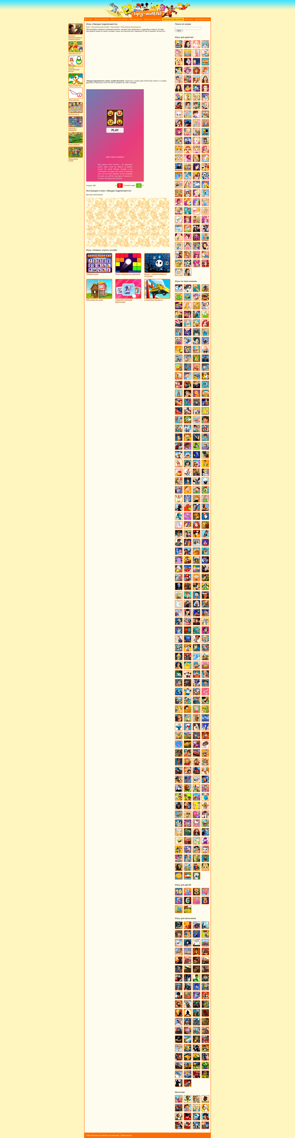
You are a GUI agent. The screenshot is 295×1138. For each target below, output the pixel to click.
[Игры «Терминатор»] (205, 1059)
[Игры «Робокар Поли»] (187, 694)
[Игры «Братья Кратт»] (178, 361)
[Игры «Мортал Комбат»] (178, 1007)
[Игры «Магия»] (187, 143)
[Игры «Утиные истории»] (178, 799)
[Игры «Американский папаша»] (178, 326)
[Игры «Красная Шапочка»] (196, 527)
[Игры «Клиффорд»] (187, 510)
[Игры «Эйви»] (178, 275)
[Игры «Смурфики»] (178, 729)
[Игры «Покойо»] (196, 668)
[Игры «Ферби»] (205, 799)
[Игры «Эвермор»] (178, 870)
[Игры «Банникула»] (187, 334)
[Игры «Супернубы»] (196, 738)
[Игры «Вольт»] (178, 378)
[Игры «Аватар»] (187, 928)
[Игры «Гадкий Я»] (196, 387)
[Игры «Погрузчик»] (205, 1024)
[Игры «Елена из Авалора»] (178, 108)
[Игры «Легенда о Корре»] (178, 545)
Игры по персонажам (119, 19)
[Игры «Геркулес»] (178, 405)
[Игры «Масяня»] (196, 580)
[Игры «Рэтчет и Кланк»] (196, 703)
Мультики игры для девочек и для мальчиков (103, 1135)
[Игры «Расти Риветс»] (178, 685)
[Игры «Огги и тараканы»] (178, 633)
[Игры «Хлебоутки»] (205, 826)
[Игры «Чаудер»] (205, 843)
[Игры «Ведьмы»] (178, 73)
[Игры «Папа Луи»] (178, 187)
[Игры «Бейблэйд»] (196, 936)
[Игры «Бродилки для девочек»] (196, 64)
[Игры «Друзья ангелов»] (196, 99)
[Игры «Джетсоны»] (205, 431)
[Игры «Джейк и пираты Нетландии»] (196, 431)
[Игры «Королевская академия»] (205, 108)
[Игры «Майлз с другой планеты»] (205, 562)
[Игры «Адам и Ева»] (196, 308)
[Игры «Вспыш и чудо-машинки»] (187, 387)
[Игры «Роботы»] (196, 1033)
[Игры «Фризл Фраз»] (196, 817)
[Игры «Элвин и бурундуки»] (196, 870)
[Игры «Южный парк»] (187, 878)
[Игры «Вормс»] (187, 954)
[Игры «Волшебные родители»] (205, 370)
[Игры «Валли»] (205, 361)
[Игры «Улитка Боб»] (187, 791)
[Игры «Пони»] (205, 196)
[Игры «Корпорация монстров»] (178, 519)
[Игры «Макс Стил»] (178, 998)
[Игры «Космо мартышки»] (187, 519)
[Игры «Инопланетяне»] (178, 989)
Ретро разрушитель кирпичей (127, 274)
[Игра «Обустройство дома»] (99, 297)
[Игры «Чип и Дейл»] (178, 852)
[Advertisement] (119, 56)
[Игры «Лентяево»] (178, 554)
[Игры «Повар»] (187, 196)
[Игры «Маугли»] (205, 580)
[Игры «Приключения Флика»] (178, 677)
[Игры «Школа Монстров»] (187, 266)
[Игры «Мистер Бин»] (196, 598)
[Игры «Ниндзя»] (187, 1015)
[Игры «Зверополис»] (187, 475)
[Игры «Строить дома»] (187, 231)
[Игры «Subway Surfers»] (205, 299)
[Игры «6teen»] (196, 291)
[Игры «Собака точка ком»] (196, 729)
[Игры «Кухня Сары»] (196, 117)
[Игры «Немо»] (196, 615)
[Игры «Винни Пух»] (196, 370)
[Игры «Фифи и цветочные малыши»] (205, 808)
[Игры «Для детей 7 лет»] (196, 903)
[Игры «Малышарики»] (178, 580)
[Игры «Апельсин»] (196, 326)
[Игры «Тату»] (178, 240)
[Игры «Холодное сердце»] (178, 257)
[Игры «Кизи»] (205, 492)
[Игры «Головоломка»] (205, 405)
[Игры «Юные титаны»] (187, 1086)
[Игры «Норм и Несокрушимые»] (178, 624)
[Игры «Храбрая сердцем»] (196, 834)
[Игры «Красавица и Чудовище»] (187, 527)
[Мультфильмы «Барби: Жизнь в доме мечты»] (178, 1101)
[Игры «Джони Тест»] (187, 440)
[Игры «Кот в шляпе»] (205, 519)
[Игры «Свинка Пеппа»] (196, 712)
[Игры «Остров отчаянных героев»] (205, 633)
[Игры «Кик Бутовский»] (178, 501)
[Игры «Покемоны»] (187, 668)
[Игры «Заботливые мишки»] (196, 466)
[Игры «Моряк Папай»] (178, 615)
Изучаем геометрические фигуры (73, 69)
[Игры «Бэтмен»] (187, 945)
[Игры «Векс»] (196, 945)
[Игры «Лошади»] (196, 134)
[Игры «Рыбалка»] (187, 1042)
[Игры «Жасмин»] (187, 466)
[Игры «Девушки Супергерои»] (187, 90)
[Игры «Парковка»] (205, 1015)
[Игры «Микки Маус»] (196, 589)
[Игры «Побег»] (196, 1024)
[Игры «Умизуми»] (205, 791)
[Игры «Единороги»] (205, 99)
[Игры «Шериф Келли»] (205, 852)
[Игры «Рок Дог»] (178, 703)
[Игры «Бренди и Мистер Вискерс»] (187, 361)
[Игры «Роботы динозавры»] (205, 1033)
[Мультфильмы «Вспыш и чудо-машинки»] (178, 1110)
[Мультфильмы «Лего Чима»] (178, 1119)
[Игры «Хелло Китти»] (196, 826)
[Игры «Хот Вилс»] (187, 1077)
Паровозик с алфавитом (72, 129)
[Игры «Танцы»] (205, 231)
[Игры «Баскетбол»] (187, 936)
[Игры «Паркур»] (178, 1024)
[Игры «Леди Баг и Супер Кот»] (187, 126)
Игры (88, 27)
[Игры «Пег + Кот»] (178, 641)
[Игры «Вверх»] (187, 370)
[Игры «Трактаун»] (196, 773)
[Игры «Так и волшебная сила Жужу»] (178, 755)
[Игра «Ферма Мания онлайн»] (75, 157)
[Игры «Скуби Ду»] (196, 720)
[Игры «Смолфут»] (205, 720)
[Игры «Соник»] (205, 729)
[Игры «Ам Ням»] (205, 317)
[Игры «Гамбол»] (205, 387)
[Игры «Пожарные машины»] (187, 1033)
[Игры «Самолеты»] (178, 1050)
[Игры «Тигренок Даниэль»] (187, 764)
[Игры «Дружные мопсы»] (205, 457)
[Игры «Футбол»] (196, 1068)
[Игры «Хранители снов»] (205, 834)
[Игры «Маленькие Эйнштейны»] (187, 571)
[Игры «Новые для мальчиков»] (196, 1015)
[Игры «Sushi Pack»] (178, 308)
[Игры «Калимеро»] (205, 484)
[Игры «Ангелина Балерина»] (187, 326)
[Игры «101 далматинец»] (178, 291)
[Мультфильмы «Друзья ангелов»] (196, 1110)
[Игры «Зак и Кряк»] (205, 466)
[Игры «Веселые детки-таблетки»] (187, 73)
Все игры (88, 19)
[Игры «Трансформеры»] (187, 1068)
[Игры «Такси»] (187, 1059)
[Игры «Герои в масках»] (187, 405)
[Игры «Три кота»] (205, 773)
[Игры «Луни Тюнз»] (205, 554)
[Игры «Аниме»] (205, 47)
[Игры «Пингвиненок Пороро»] (205, 641)
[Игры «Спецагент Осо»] (178, 738)
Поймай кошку (92, 274)
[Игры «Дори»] (196, 457)
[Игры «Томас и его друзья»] (178, 773)
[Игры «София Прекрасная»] (187, 222)
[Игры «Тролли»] (187, 782)
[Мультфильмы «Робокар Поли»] (196, 1128)
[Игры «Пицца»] (178, 196)
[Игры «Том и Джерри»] (205, 764)
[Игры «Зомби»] (205, 980)
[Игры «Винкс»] (205, 73)
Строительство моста (153, 300)
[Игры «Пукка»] (187, 677)
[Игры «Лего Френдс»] (178, 126)
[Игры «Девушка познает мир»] (178, 90)
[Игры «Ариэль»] (205, 326)
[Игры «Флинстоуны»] (178, 817)
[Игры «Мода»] (196, 161)
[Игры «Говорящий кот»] (196, 405)
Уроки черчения (73, 100)
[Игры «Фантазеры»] (196, 799)
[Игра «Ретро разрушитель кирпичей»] (128, 272)
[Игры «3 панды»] (187, 291)
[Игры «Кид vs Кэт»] (196, 492)
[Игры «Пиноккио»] (187, 650)
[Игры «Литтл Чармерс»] (178, 134)
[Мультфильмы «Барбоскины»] (187, 1101)
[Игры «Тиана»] (178, 764)
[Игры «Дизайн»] (178, 99)
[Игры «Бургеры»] (205, 64)
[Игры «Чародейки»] (187, 257)
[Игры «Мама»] (205, 152)
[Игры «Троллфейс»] (196, 782)
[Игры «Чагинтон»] (187, 843)
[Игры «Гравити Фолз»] (187, 413)
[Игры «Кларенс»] (205, 501)
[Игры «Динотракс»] (178, 448)
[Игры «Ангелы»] (196, 47)
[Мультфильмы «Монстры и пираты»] (205, 1119)
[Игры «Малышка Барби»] (178, 152)
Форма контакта (126, 1135)
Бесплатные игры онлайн (173, 19)
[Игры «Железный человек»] (178, 980)
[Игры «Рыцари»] (196, 1042)
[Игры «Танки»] (196, 1059)
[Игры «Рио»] (178, 694)
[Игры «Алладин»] (187, 317)
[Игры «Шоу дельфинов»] (187, 861)
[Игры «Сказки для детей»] (187, 912)
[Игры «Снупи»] (187, 729)
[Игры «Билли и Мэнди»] (187, 352)
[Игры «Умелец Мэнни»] (196, 791)
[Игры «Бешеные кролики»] (178, 945)
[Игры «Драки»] (196, 972)
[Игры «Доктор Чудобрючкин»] (196, 448)
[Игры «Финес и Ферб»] (196, 808)
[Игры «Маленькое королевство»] (196, 571)
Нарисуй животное (74, 85)
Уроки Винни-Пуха (74, 53)
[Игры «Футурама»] (178, 826)
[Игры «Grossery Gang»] (196, 299)
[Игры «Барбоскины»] (178, 343)
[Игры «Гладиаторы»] (205, 954)
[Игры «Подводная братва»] (178, 659)
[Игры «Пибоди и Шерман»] (196, 641)
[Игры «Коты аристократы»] (178, 527)
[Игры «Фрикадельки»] (205, 817)
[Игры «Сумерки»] (196, 231)
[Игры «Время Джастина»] (187, 378)
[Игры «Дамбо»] (196, 422)
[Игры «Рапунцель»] (205, 677)
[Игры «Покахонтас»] (178, 668)
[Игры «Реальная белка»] (196, 685)
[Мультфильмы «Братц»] (196, 1101)
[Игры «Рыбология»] (187, 703)
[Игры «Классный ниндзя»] (178, 510)
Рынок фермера (74, 144)
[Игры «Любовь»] (205, 134)
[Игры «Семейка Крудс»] (178, 720)
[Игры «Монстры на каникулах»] (187, 606)
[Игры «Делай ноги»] (187, 431)
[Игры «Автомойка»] (178, 47)
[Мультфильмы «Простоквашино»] (187, 1128)
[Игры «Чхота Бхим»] (196, 852)
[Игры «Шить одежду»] (205, 257)
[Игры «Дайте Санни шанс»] (205, 82)
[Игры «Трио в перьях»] (178, 782)
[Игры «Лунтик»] (178, 562)
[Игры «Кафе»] (196, 108)
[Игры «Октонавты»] (196, 633)
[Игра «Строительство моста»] (157, 297)
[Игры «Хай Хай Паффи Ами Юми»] (187, 826)
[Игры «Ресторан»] (178, 213)
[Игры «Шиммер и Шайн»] (178, 861)
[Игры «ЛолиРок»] (187, 134)
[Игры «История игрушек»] (187, 484)
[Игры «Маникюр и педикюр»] (178, 161)
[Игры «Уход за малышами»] (187, 248)
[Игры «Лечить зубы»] (196, 126)
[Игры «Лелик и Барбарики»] (205, 545)
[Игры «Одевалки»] (178, 178)
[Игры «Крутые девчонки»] (178, 536)
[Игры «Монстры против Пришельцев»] (196, 606)
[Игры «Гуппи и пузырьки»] (178, 422)
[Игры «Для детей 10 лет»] (178, 894)
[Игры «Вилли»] (205, 945)
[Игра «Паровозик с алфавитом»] (75, 127)
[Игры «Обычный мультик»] (205, 624)
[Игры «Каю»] (187, 492)
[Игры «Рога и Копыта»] (196, 694)
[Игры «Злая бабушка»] (196, 475)
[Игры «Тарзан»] (187, 755)
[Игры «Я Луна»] (187, 275)
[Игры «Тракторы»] (178, 1068)
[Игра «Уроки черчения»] (75, 98)
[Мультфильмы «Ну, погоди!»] (178, 1128)
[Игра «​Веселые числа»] (75, 112)
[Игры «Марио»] (187, 580)
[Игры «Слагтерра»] (187, 1050)
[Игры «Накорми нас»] (205, 1007)
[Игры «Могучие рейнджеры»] (205, 998)
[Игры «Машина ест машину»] (187, 998)
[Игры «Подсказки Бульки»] (196, 659)
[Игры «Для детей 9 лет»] (178, 912)
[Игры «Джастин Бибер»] (205, 90)
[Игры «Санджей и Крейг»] (187, 712)
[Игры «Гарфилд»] (196, 396)
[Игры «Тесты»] (187, 240)
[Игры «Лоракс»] (196, 554)
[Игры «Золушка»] (205, 475)
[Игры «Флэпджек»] (187, 817)
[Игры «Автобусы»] (196, 928)
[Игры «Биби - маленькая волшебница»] (178, 352)
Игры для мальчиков (152, 19)
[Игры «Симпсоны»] (187, 720)
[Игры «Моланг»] (178, 606)
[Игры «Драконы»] (205, 972)
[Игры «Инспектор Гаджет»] (178, 484)
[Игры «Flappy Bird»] (187, 299)
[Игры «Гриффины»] (196, 413)
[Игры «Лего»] (205, 989)
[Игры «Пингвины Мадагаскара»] (178, 650)
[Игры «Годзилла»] (178, 963)
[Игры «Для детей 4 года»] (205, 894)
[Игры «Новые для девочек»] (205, 169)
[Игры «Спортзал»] (196, 222)
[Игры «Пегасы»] (196, 187)
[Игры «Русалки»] (187, 213)
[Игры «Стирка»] (178, 231)
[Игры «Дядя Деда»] (178, 466)
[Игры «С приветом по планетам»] (205, 703)
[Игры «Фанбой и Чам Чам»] (187, 799)
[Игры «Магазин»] (178, 143)
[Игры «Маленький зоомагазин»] (205, 143)
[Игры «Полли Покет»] (196, 196)
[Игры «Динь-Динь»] (187, 99)
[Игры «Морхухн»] (205, 606)
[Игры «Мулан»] (187, 615)
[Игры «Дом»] (205, 448)
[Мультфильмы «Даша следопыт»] (187, 1110)
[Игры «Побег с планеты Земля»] (205, 650)
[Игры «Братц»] (178, 64)
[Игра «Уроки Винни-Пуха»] (75, 52)
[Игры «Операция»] (187, 178)
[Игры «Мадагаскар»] (196, 562)
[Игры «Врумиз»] (205, 378)
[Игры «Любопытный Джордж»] (187, 562)
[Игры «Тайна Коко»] (196, 747)
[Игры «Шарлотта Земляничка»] (196, 257)
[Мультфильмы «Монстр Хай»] (196, 1119)
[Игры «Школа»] (178, 266)
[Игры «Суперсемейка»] (205, 738)
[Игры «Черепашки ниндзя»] (205, 1077)
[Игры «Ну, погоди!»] (187, 624)
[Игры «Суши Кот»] (178, 747)
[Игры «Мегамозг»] (178, 589)
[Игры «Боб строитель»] (196, 352)
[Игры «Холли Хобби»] (178, 834)
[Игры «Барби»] (178, 55)
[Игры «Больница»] (205, 55)
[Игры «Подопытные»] (187, 659)
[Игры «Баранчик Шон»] (196, 334)
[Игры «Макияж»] (196, 143)
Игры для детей (135, 19)
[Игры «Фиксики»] (187, 808)
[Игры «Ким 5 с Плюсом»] (196, 501)
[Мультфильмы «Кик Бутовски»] (205, 1110)
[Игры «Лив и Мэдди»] (205, 126)
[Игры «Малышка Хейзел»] (196, 152)
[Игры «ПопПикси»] (178, 204)
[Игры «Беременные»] (196, 55)
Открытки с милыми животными (123, 301)
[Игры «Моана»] (205, 598)
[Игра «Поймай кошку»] (99, 272)
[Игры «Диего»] (205, 440)
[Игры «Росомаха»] (178, 1042)
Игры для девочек (101, 19)
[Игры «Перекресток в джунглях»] (187, 641)
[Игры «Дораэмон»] (187, 457)
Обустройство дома (94, 300)
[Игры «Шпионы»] (178, 1086)
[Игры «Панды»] (205, 178)
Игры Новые (115, 27)
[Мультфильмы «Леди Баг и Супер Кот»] (187, 1119)
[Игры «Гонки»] (187, 963)
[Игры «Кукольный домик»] (187, 117)
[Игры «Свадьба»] (205, 213)
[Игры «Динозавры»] (187, 972)
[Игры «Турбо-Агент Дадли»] (178, 791)
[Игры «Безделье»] (187, 55)
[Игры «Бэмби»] (196, 361)
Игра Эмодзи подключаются (131, 27)
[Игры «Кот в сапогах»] (196, 519)
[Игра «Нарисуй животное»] (75, 84)
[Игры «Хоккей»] (178, 1077)
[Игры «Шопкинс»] (196, 266)
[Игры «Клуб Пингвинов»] (196, 510)
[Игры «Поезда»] (178, 1033)
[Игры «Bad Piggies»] (178, 299)
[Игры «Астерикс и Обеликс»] (178, 334)
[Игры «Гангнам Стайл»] (178, 396)
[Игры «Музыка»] (178, 169)
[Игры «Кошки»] (178, 117)
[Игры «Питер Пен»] (196, 650)
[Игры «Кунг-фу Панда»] (196, 536)
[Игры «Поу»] (205, 668)
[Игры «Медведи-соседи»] (187, 589)
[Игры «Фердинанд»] (178, 808)
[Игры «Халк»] (205, 1068)
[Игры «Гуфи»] (187, 422)
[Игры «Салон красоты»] (196, 213)
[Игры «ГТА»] (205, 963)
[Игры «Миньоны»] (178, 598)
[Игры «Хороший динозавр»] (187, 834)
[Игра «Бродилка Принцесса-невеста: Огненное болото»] (75, 34)
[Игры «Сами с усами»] (178, 712)
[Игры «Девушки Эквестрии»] (196, 90)
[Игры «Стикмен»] (196, 1050)
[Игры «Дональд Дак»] (178, 457)
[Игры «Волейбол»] (178, 954)
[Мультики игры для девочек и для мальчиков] (147, 17)
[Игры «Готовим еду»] (196, 82)
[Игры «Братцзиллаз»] (187, 64)
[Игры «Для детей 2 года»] (187, 894)
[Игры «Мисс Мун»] (187, 598)
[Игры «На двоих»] (187, 169)
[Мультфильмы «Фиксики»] (205, 1128)
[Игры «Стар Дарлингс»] (205, 222)
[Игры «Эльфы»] (205, 870)
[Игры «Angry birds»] (205, 291)
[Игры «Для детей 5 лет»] (178, 903)
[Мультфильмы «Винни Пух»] (205, 1101)
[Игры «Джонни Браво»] (196, 440)
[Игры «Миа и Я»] (187, 161)
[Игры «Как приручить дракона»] (196, 484)
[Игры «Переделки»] (205, 187)
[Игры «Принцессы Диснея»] (205, 204)
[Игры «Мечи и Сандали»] (196, 998)
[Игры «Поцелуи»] (187, 204)
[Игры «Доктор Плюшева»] (187, 448)
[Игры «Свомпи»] (205, 712)
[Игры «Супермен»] (178, 1059)
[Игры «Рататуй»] (187, 685)
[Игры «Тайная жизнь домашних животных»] (205, 747)
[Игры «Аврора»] (187, 308)
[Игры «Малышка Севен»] (187, 152)
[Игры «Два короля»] (178, 431)
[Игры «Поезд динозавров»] (205, 659)
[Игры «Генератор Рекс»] (196, 954)
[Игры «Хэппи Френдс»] (178, 843)
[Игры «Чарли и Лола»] (196, 843)
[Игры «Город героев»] (178, 413)
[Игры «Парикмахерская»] (187, 187)
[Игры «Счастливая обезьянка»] (187, 747)
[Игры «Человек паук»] (196, 1077)
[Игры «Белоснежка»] (196, 343)
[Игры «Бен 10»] (205, 936)
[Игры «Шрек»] (196, 861)
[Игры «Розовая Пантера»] (205, 694)
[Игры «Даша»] (205, 422)
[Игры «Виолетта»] (178, 82)
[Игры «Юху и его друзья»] (196, 878)
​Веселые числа (73, 114)
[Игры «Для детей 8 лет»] (205, 903)
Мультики (189, 19)
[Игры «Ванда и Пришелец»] (178, 370)
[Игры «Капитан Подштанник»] (178, 492)
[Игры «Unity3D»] (178, 928)
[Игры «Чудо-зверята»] (187, 852)
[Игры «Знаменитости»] (187, 108)
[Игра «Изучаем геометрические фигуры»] (75, 66)
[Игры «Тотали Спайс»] (187, 773)
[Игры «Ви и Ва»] (196, 73)
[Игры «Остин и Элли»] (196, 178)
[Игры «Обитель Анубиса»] (196, 624)
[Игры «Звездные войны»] (187, 980)
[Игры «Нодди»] (205, 615)
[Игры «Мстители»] (196, 1007)
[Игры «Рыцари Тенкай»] (205, 1042)
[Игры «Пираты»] (187, 1024)
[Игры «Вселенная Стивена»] (178, 387)
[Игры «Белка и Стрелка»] (187, 343)
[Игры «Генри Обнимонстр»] (205, 396)
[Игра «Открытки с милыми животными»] (128, 297)
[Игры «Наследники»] (196, 169)
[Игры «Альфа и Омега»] (196, 317)
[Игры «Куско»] (205, 536)
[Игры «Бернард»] (205, 343)
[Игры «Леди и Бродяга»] (187, 545)
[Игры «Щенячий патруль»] (205, 861)
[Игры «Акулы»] (205, 928)
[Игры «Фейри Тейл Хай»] (196, 248)
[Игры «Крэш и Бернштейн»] (187, 536)
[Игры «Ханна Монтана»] (205, 248)
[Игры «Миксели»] (205, 589)
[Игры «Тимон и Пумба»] (196, 764)
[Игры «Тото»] (196, 240)
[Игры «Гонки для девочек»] (187, 82)
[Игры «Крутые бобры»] (205, 527)
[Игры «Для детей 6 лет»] (187, 903)
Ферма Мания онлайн (73, 159)
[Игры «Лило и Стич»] (187, 554)
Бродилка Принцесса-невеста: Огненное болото (75, 37)
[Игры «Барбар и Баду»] (205, 334)
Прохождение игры (202, 19)
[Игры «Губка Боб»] (205, 413)
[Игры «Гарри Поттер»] (187, 396)
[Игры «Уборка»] (205, 240)
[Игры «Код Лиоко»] (196, 989)
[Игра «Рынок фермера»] (75, 143)
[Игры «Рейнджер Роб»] (205, 685)
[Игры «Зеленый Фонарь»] (196, 980)
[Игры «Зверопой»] (178, 475)
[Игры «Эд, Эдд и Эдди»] (187, 870)
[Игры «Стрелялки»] (205, 1050)
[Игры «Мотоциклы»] (187, 1007)
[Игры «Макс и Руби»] (178, 571)
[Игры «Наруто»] (178, 1015)
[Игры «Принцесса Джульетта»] (196, 204)
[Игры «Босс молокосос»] (205, 352)
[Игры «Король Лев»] (205, 510)
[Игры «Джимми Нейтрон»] (178, 440)
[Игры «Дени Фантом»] (178, 972)
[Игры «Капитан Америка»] (187, 989)
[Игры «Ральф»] (196, 677)
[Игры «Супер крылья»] (187, 738)
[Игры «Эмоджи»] (178, 878)
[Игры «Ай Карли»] (187, 47)
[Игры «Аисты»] (205, 308)
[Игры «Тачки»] (196, 755)
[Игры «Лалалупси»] (205, 117)
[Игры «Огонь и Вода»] (187, 633)
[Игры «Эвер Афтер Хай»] (205, 266)
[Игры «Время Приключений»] (196, 378)
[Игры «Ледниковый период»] (196, 545)
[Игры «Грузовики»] (196, 963)
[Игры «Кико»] (187, 501)
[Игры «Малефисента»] (205, 571)
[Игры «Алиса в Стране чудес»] (178, 317)
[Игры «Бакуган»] (178, 936)
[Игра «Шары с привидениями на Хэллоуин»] (157, 272)
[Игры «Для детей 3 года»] (196, 894)
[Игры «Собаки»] (178, 222)
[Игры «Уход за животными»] (178, 248)
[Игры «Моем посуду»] (205, 161)
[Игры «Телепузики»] (205, 755)
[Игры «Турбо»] (205, 782)
